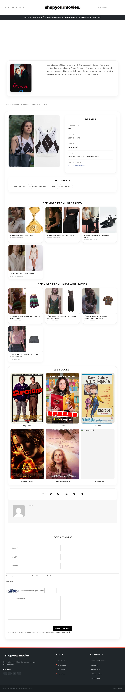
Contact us (94, 665)
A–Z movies (62, 669)
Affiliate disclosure (97, 674)
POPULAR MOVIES (53, 17)
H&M (53, 186)
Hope (31, 506)
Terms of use (95, 678)
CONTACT (97, 17)
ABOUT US (37, 17)
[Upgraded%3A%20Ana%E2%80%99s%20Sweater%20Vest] (43, 493)
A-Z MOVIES (84, 17)
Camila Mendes (39, 186)
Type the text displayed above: (31, 590)
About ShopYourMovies (98, 661)
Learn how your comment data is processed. (53, 632)
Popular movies (63, 661)
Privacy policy (95, 669)
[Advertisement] (62, 37)
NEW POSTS (70, 17)
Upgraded (65, 186)
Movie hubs (62, 674)
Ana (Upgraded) (19, 186)
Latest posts (62, 665)
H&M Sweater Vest (76, 165)
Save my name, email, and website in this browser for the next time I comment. (38, 576)
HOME (26, 17)
